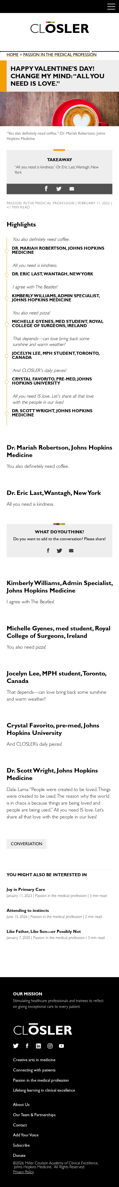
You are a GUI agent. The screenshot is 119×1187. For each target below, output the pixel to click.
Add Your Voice (25, 1136)
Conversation (26, 845)
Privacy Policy (23, 1172)
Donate (19, 1156)
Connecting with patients (34, 1071)
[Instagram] (50, 1045)
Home (13, 56)
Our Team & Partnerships (34, 1115)
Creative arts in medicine (34, 1060)
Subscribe (21, 1146)
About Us (21, 1105)
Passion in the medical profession (60, 56)
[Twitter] (15, 1045)
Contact (20, 1126)
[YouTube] (61, 1045)
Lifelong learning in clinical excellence (44, 1091)
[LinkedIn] (38, 1045)
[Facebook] (27, 1045)
